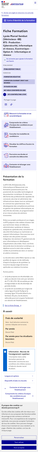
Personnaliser (19, 437)
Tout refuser (19, 442)
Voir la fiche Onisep (12, 305)
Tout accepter (19, 448)
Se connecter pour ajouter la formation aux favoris (19, 60)
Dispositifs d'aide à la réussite (16, 381)
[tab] (19, 114)
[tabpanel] (19, 286)
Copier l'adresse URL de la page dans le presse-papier (11, 104)
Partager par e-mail (6, 104)
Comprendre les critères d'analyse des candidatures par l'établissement (18, 396)
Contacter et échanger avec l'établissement (20, 388)
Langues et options (12, 376)
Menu (35, 3)
